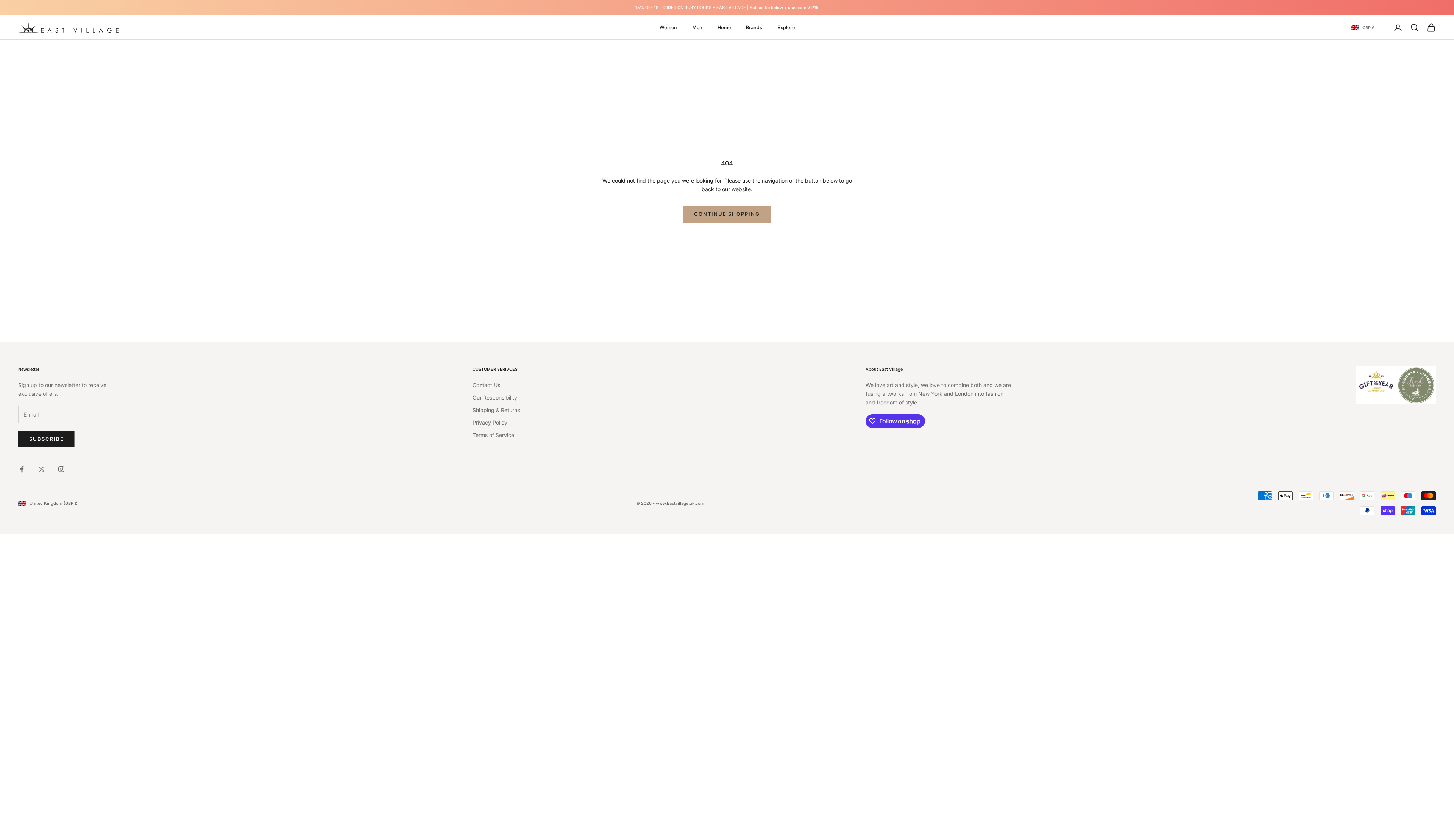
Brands (754, 27)
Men (697, 27)
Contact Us (486, 385)
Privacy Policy (490, 422)
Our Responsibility (495, 397)
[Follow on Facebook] (22, 469)
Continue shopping (727, 214)
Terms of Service (493, 435)
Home (724, 27)
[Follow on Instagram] (61, 469)
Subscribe (46, 439)
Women (668, 27)
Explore (786, 27)
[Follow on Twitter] (41, 469)
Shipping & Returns (496, 410)
